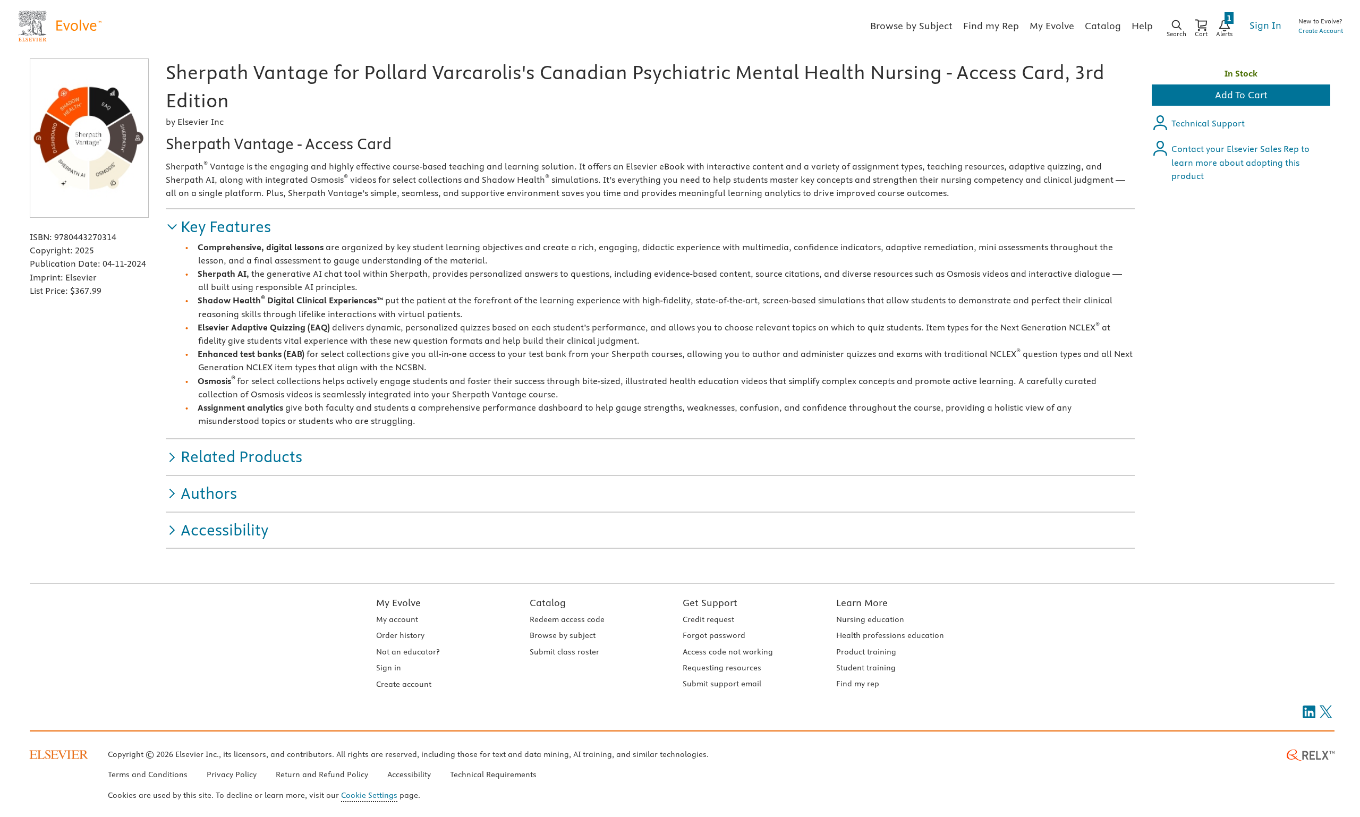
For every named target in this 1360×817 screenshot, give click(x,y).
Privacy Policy (232, 774)
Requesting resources (722, 668)
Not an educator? (407, 652)
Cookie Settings (369, 795)
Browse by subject (563, 635)
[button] (218, 227)
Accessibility (409, 774)
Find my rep (857, 683)
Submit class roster (564, 652)
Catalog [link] (1103, 26)
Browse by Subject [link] (911, 26)
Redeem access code (567, 619)
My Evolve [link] (1052, 26)
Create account (403, 684)
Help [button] (1142, 26)
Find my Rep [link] (991, 26)
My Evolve (398, 603)
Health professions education (890, 635)
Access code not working (728, 652)
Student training (866, 668)
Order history (400, 635)
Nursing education (870, 619)
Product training (866, 652)
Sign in (388, 668)
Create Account (1320, 31)
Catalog (548, 603)
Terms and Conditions (148, 774)
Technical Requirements (493, 774)
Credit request (708, 619)
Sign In (1265, 25)
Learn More (862, 603)
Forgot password (714, 635)
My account (397, 619)
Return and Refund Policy (322, 774)
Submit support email (722, 683)
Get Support (710, 603)
